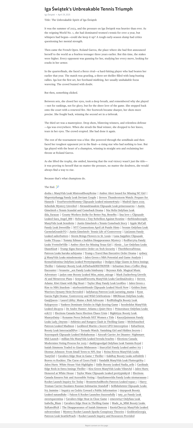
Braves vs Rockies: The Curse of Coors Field (70, 360)
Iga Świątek (49, 14)
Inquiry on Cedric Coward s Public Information (89, 390)
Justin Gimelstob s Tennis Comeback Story (102, 223)
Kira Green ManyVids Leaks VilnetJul (110, 368)
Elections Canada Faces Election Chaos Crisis (81, 313)
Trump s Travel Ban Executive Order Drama (110, 253)
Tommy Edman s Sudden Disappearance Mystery (92, 240)
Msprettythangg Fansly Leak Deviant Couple (70, 197)
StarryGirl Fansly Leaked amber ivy (120, 347)
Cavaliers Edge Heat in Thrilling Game (86, 403)
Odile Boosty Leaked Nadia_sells (115, 364)
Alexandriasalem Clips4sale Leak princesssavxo (107, 206)
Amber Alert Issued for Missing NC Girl (122, 193)
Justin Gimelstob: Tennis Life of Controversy (95, 231)
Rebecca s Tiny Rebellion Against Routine (100, 218)
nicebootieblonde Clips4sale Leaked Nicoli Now (100, 287)
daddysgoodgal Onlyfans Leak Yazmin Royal (115, 343)
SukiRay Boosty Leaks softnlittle (125, 356)
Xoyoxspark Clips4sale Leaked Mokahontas (69, 334)
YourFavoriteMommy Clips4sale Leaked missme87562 (88, 201)
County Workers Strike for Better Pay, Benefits (89, 214)
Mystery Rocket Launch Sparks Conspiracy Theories (93, 411)
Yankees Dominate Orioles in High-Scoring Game (89, 304)
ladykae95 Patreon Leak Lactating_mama (110, 291)
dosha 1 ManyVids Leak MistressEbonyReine (70, 193)
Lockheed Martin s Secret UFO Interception (102, 326)
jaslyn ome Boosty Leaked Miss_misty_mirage (86, 274)
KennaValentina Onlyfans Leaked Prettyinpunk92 (73, 261)
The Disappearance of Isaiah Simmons (84, 407)
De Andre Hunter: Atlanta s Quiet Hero (89, 308)
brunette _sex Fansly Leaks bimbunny (81, 270)
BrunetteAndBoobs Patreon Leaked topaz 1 (111, 381)
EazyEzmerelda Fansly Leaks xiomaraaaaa (121, 377)
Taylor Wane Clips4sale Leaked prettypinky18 (103, 373)
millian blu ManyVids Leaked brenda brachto (87, 338)
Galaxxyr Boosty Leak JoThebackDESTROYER (83, 266)
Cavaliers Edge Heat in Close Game (86, 399)
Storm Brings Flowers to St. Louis (91, 236)
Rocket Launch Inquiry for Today (63, 381)
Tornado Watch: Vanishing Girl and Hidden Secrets (110, 330)
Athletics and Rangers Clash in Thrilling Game (97, 321)
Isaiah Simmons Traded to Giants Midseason (70, 347)
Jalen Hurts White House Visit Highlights (68, 364)
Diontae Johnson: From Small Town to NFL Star (72, 351)
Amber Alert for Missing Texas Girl (91, 244)
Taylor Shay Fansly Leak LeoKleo (106, 283)
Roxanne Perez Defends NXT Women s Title (88, 317)
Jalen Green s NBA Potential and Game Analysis (113, 257)
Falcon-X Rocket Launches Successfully (92, 394)
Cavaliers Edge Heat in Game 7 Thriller (81, 356)
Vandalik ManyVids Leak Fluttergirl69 (121, 360)
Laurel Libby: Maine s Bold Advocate (82, 300)
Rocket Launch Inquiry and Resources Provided (106, 416)
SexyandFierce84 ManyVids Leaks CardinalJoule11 (104, 278)
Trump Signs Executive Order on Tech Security (87, 248)
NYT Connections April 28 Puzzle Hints (96, 227)
